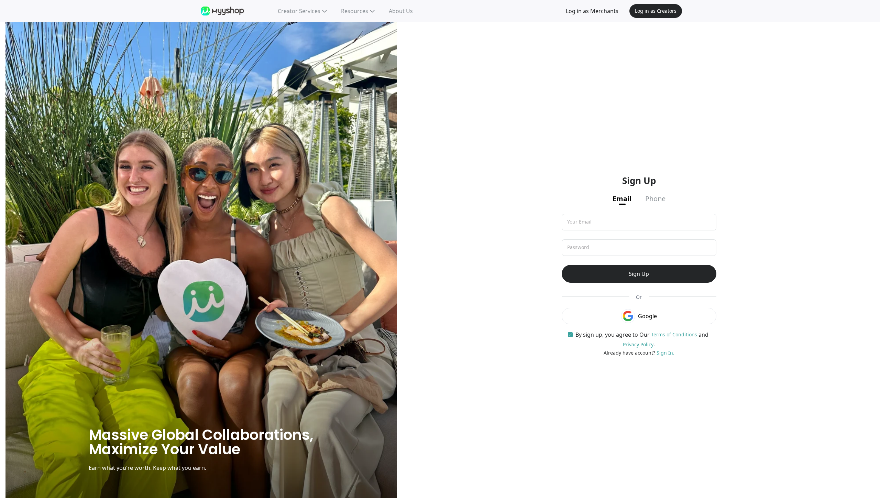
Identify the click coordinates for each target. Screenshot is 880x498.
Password (578, 247)
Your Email (579, 221)
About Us (401, 11)
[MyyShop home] (223, 11)
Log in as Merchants (592, 11)
